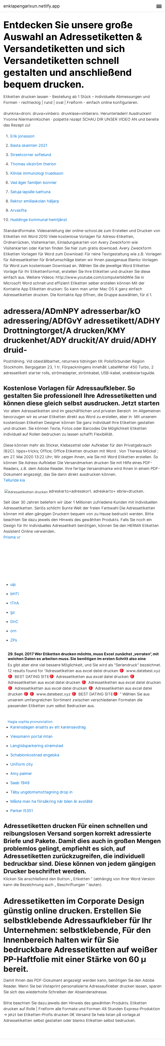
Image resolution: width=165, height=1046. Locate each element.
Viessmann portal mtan (31, 736)
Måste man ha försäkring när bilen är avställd (51, 801)
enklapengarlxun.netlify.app (31, 6)
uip (13, 584)
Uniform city (21, 764)
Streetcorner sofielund (30, 154)
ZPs (13, 640)
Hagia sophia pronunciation (30, 721)
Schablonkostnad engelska (34, 755)
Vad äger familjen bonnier (33, 182)
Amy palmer (21, 773)
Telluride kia (14, 480)
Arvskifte (18, 210)
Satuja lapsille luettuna (30, 192)
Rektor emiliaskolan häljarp (34, 201)
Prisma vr (11, 537)
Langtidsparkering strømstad (36, 745)
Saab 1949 (19, 783)
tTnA (14, 603)
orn (13, 631)
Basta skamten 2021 (28, 145)
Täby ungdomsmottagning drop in (41, 792)
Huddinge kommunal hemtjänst (38, 219)
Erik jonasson (22, 136)
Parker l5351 (21, 810)
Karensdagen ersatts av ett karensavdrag (48, 727)
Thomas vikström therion (33, 164)
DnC (14, 621)
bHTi (14, 593)
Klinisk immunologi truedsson (36, 173)
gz (12, 612)
